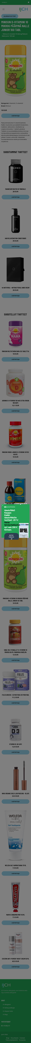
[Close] (2, 505)
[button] (11, 537)
